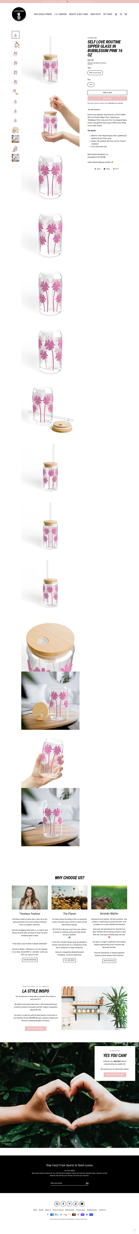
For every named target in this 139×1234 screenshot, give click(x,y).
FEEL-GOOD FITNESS (43, 14)
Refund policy (69, 1210)
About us (48, 1210)
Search (41, 1210)
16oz (90, 84)
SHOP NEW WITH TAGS (36, 1029)
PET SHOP (107, 14)
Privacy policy (80, 1210)
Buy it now (107, 98)
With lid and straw (95, 73)
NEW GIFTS (96, 14)
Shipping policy (92, 1210)
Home (35, 1210)
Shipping (90, 63)
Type (89, 68)
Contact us (102, 1210)
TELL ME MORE (69, 960)
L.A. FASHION (60, 14)
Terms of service (58, 1210)
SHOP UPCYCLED (109, 961)
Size (89, 80)
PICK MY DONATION (29, 960)
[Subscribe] (86, 1183)
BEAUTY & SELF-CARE (78, 14)
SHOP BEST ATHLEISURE (115, 1075)
